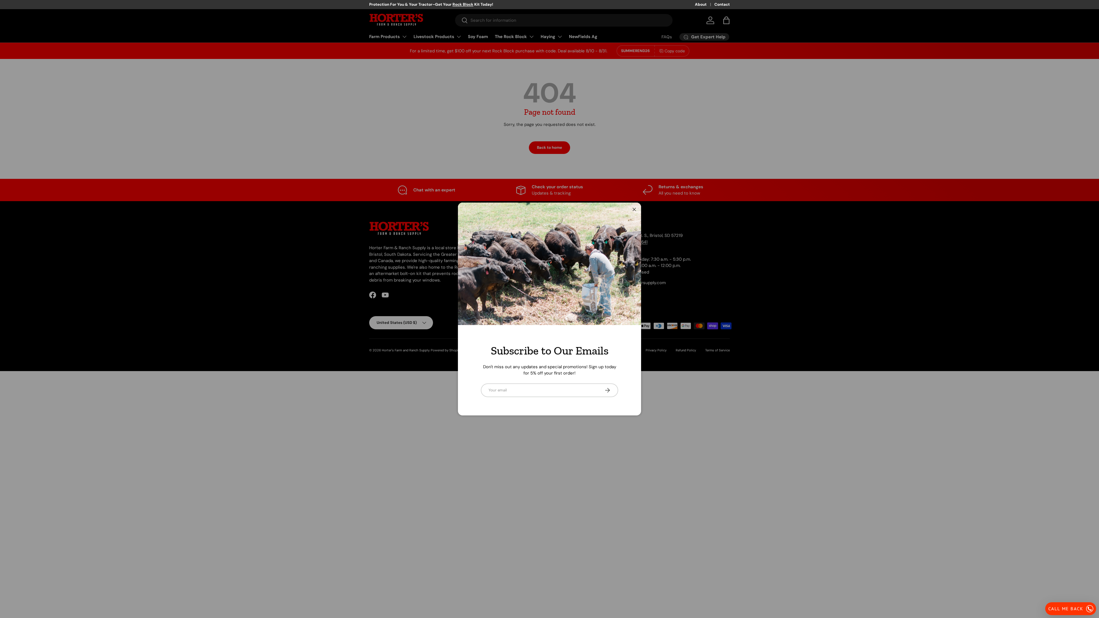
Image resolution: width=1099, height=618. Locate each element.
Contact (722, 4)
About (701, 4)
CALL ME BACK (1065, 608)
